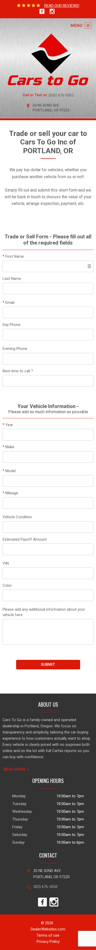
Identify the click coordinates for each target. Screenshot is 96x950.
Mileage (10, 493)
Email (8, 302)
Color (7, 585)
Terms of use (48, 935)
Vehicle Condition (17, 517)
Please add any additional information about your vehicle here (44, 612)
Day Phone (11, 324)
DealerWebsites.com (48, 929)
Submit (48, 664)
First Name (13, 256)
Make (8, 447)
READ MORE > (16, 769)
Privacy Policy (48, 941)
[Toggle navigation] (81, 25)
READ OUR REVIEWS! (61, 5)
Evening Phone (15, 348)
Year (8, 424)
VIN (6, 563)
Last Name (12, 278)
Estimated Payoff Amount (25, 539)
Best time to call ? (18, 371)
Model (9, 471)
